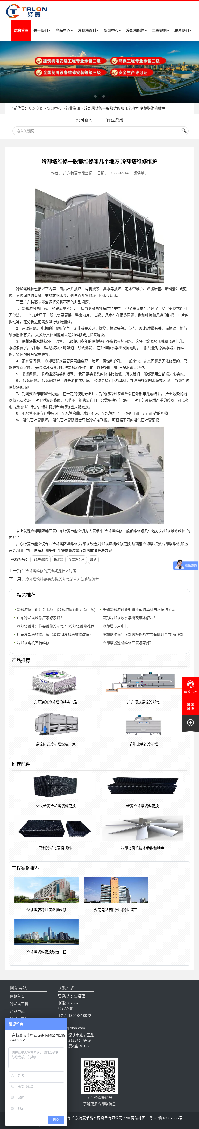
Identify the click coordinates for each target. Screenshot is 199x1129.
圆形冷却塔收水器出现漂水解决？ (130, 618)
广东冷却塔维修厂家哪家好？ (40, 618)
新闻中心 (111, 30)
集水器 (58, 560)
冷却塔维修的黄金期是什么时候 (50, 571)
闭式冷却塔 (34, 394)
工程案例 (159, 30)
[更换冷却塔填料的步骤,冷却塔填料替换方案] (99, 72)
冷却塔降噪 (40, 531)
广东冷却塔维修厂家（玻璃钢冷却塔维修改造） (55, 634)
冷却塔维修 (40, 560)
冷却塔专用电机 (115, 626)
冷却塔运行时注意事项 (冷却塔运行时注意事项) (56, 609)
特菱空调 (35, 108)
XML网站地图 (134, 1118)
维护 (93, 560)
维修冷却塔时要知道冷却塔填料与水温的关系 (139, 609)
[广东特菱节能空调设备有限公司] (27, 15)
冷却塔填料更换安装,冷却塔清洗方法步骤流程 (62, 579)
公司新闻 (84, 120)
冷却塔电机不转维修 (33, 643)
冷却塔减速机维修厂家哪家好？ (128, 643)
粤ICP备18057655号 (165, 1118)
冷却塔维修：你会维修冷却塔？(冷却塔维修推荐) (56, 626)
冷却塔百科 (87, 30)
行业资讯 (73, 108)
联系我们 (181, 30)
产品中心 (63, 30)
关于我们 (40, 30)
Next (5, 72)
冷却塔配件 (135, 30)
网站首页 (21, 30)
